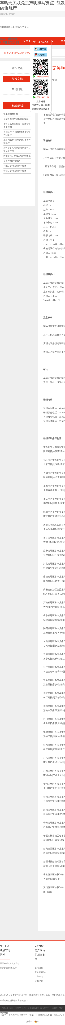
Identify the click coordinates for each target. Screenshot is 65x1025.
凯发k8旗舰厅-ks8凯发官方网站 (14, 27)
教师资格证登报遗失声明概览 (17, 156)
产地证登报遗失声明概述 (14, 166)
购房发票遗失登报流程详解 (15, 119)
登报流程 (39, 968)
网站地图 (4, 1013)
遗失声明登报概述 (11, 161)
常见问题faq (40, 972)
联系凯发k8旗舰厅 (8, 968)
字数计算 (39, 981)
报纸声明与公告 (10, 114)
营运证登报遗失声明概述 (14, 171)
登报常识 (17, 78)
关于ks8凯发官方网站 (10, 963)
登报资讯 (17, 68)
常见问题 (17, 89)
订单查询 (39, 976)
